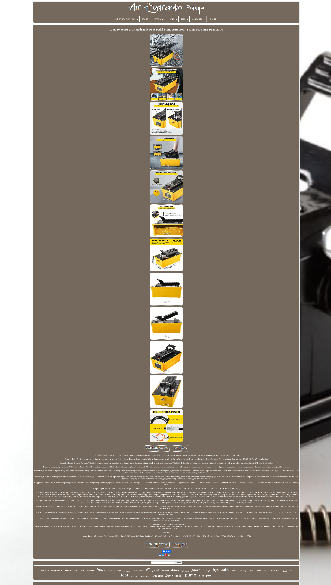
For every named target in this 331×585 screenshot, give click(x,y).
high (119, 571)
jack (155, 569)
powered (165, 571)
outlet (76, 571)
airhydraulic (185, 571)
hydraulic (221, 569)
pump (190, 574)
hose (101, 570)
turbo (265, 571)
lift (148, 570)
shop (290, 571)
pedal (178, 575)
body (206, 569)
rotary (243, 570)
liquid (285, 571)
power (195, 570)
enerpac (205, 575)
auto (134, 575)
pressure (144, 576)
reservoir (138, 570)
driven (175, 570)
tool (82, 570)
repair (251, 570)
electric (235, 570)
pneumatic (275, 570)
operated (44, 570)
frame (169, 575)
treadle (68, 570)
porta (259, 571)
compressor (56, 570)
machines (111, 571)
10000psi (157, 575)
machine (90, 571)
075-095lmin (126, 571)
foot (124, 575)
